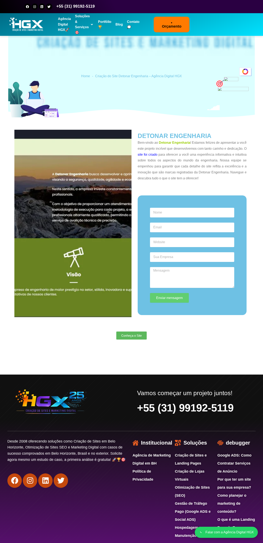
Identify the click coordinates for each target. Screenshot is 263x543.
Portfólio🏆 (104, 24)
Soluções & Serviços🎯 (82, 25)
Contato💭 (133, 24)
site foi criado (147, 154)
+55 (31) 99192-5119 (185, 408)
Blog (119, 24)
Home (85, 76)
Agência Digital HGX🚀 (64, 25)
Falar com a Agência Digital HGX (229, 532)
